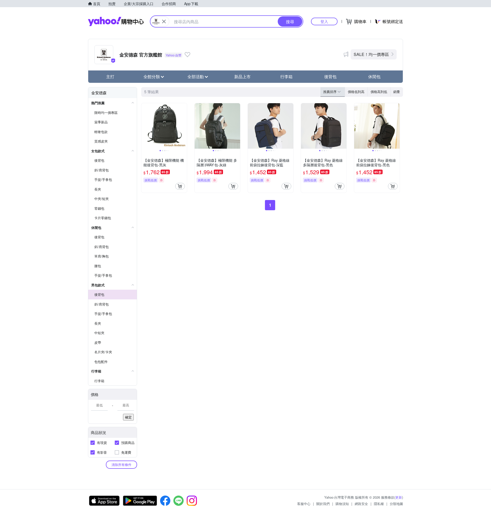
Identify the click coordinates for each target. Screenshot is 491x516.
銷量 (396, 91)
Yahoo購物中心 (116, 21)
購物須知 (342, 503)
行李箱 (286, 76)
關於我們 (323, 503)
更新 (398, 497)
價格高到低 (379, 91)
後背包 (330, 76)
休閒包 (374, 76)
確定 (128, 417)
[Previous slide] (144, 126)
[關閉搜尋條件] (164, 21)
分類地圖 (396, 503)
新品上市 (242, 76)
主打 (110, 76)
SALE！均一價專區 (371, 54)
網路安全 (361, 503)
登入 (324, 21)
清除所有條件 (121, 464)
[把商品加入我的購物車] (180, 186)
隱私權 (379, 503)
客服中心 (303, 503)
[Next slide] (183, 126)
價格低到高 (356, 91)
